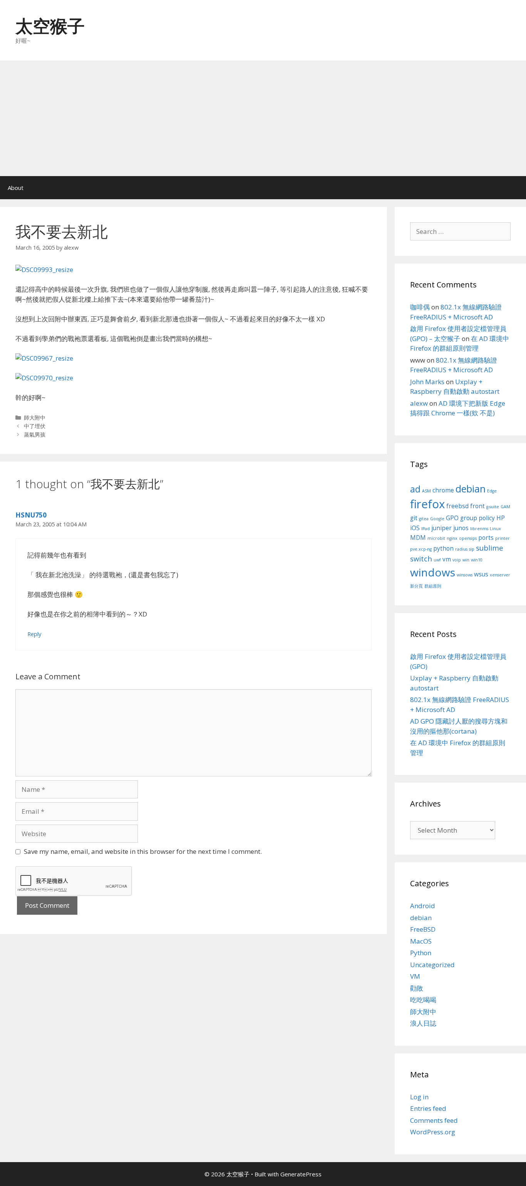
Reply (34, 634)
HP (500, 518)
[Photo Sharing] (44, 269)
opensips (468, 538)
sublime (489, 548)
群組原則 (432, 586)
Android (422, 905)
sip (471, 549)
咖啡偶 (420, 306)
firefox (427, 504)
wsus (481, 574)
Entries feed (428, 1108)
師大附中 (34, 417)
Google (437, 518)
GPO (452, 518)
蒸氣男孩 (34, 434)
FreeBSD (423, 929)
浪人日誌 (423, 1023)
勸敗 (416, 988)
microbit (436, 538)
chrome (443, 490)
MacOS (421, 941)
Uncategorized (432, 964)
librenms (479, 528)
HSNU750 (31, 515)
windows (432, 572)
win (465, 560)
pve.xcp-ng (421, 549)
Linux (495, 528)
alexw (419, 403)
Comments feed (434, 1120)
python (443, 548)
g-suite (492, 506)
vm (446, 559)
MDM (418, 537)
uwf (437, 560)
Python (420, 952)
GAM (505, 506)
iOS (415, 528)
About (15, 188)
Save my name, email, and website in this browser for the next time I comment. (143, 851)
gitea (424, 518)
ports (486, 537)
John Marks (427, 381)
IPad (425, 528)
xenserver (500, 575)
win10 (476, 560)
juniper (441, 528)
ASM (426, 491)
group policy (477, 518)
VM (415, 976)
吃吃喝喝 (423, 999)
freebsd (457, 506)
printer (502, 538)
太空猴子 (50, 25)
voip (456, 560)
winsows (464, 575)
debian (471, 488)
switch (421, 558)
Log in (419, 1096)
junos (461, 528)
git (413, 518)
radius (461, 549)
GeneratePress (301, 1174)
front (477, 506)
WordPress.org (432, 1131)
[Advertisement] (263, 118)
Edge (492, 491)
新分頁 (416, 586)
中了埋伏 (34, 426)
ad (415, 489)
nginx (452, 538)
